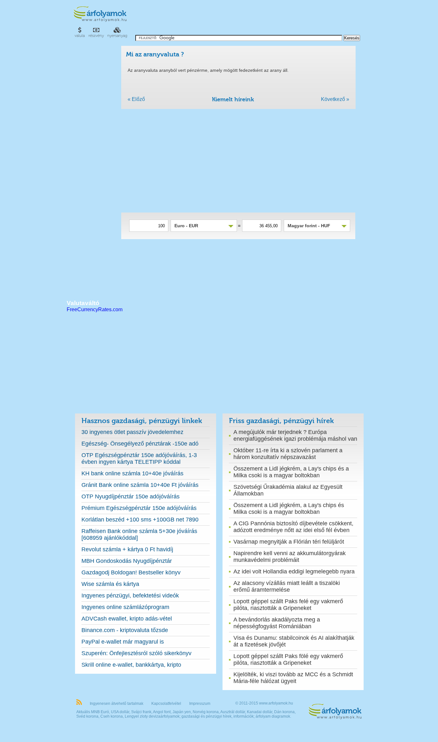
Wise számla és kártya (110, 584)
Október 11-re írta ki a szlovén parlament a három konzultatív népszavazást (287, 453)
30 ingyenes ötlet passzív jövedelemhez (132, 432)
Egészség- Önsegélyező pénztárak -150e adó (139, 443)
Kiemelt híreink (233, 99)
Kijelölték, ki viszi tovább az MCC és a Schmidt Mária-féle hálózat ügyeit (293, 677)
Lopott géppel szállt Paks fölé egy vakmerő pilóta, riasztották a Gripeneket (288, 659)
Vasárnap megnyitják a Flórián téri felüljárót (288, 541)
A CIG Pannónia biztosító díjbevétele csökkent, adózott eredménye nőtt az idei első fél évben (293, 526)
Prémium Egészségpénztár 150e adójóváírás (139, 508)
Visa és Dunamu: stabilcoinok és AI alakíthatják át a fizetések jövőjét (293, 641)
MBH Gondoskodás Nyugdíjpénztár (126, 561)
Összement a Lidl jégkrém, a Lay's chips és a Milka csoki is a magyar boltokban (291, 472)
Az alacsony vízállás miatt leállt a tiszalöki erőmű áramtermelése (286, 586)
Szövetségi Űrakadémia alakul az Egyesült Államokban (287, 490)
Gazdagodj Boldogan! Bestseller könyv (131, 572)
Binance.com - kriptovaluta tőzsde (124, 630)
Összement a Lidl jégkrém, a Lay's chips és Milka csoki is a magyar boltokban (288, 508)
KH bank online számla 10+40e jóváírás (132, 473)
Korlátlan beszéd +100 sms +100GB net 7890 (139, 519)
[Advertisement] (248, 19)
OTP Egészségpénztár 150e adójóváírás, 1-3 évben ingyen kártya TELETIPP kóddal (139, 458)
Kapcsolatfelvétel (166, 703)
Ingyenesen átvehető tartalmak (116, 703)
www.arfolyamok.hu (276, 703)
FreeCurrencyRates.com (94, 309)
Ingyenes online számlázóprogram (125, 607)
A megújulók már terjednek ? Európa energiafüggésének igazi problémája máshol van (295, 435)
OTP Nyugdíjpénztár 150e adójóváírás (130, 496)
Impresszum (199, 703)
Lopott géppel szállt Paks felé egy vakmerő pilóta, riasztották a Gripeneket (288, 604)
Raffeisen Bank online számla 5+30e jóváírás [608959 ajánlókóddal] (139, 534)
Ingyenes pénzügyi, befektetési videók (130, 595)
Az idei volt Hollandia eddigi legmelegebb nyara (294, 571)
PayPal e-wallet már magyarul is (122, 641)
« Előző (136, 99)
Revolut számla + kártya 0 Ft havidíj (127, 549)
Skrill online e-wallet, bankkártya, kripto (131, 665)
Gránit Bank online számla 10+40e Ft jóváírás (139, 485)
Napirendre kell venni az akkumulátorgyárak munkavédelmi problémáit (289, 556)
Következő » (335, 99)
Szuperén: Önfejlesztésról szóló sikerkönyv (136, 653)
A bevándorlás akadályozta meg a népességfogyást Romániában (276, 622)
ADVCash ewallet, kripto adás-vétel (126, 618)
